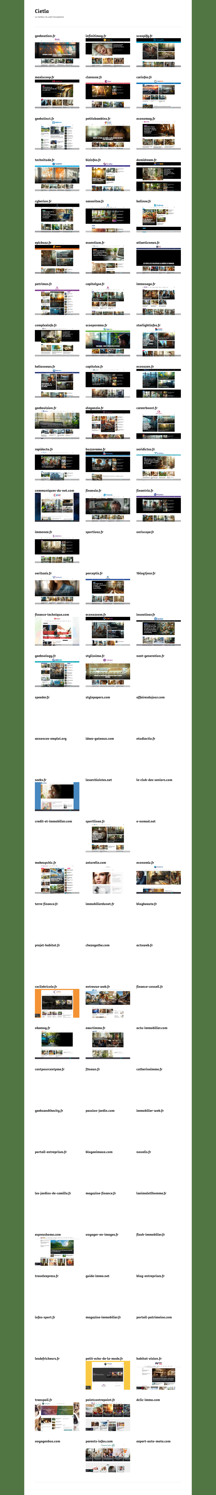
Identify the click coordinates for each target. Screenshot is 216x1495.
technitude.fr (44, 160)
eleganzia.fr (95, 408)
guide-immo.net (97, 1276)
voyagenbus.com (47, 1441)
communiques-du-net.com (54, 490)
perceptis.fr (94, 573)
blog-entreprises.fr (150, 1276)
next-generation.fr (150, 656)
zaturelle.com (96, 862)
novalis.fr (143, 1152)
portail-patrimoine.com (154, 1317)
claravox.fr (94, 77)
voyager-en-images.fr (102, 1234)
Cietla (42, 11)
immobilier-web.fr (150, 1110)
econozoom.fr (96, 614)
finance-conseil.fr (149, 986)
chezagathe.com (98, 945)
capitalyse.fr (95, 284)
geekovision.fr (45, 408)
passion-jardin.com (100, 1110)
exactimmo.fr (95, 1028)
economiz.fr (145, 862)
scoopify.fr (144, 36)
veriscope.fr (145, 532)
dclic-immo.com (148, 1400)
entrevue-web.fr (98, 986)
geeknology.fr (45, 656)
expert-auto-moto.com (153, 1441)
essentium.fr (95, 242)
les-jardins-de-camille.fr (53, 1193)
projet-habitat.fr (47, 945)
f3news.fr (93, 1069)
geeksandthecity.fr (49, 1110)
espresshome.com (48, 1234)
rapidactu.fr (44, 449)
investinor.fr (145, 614)
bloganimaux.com (99, 1152)
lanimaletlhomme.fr (151, 1193)
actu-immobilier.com (151, 1028)
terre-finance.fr (46, 904)
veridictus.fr (145, 449)
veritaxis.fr (43, 573)
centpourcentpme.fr (49, 1069)
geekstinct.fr (44, 118)
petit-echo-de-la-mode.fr (104, 1358)
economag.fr (145, 118)
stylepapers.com (98, 697)
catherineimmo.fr (149, 1069)
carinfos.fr (144, 77)
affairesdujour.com (150, 697)
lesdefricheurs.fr (47, 1358)
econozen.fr (145, 366)
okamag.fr (42, 1028)
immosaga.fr (145, 284)
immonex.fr (43, 532)
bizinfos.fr (93, 160)
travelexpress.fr (46, 1276)
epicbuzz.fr (43, 242)
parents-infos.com (99, 1441)
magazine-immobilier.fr (103, 1317)
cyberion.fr (43, 201)
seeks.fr (40, 780)
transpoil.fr (43, 1400)
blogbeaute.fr (146, 904)
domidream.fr (146, 160)
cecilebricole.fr (46, 986)
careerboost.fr (147, 408)
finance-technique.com (52, 614)
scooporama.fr (96, 325)
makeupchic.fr (45, 862)
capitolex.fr (94, 366)
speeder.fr (42, 697)
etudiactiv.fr (145, 738)
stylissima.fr (95, 656)
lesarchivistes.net (99, 780)
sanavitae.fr (95, 201)
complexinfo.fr (46, 325)
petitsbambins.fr (98, 118)
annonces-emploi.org (50, 738)
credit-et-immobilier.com (53, 821)
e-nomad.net (146, 821)
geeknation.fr (45, 36)
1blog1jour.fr (146, 573)
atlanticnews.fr (148, 242)
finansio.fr (93, 490)
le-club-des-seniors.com (154, 780)
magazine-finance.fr (101, 1193)
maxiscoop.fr (44, 77)
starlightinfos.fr (148, 325)
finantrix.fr (144, 490)
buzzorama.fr (96, 449)
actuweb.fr (144, 945)
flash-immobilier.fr (150, 1234)
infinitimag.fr (96, 36)
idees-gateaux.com (100, 738)
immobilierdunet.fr (100, 904)
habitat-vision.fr (149, 1358)
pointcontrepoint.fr (100, 1400)
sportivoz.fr (94, 532)
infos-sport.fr (45, 1317)
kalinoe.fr (143, 201)
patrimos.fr (43, 284)
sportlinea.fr (95, 821)
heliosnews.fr (45, 366)
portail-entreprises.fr (51, 1152)
